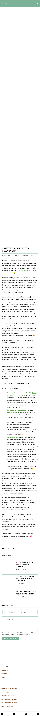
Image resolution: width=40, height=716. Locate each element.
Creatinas (4, 667)
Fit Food (4, 674)
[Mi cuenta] (33, 3)
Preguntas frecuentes (9, 688)
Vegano (4, 677)
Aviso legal (5, 692)
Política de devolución (9, 703)
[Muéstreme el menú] (2, 3)
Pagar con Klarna (7, 706)
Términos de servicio (8, 695)
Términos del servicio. (24, 634)
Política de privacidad (9, 699)
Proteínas (4, 670)
